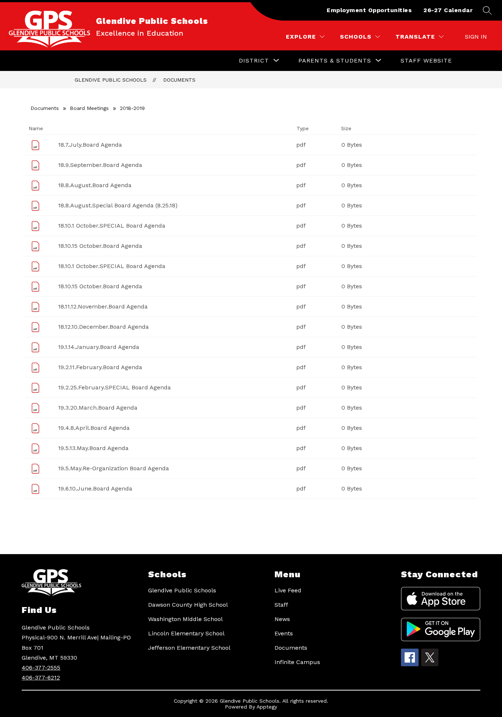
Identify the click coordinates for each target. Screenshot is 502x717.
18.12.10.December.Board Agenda (103, 326)
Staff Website (426, 60)
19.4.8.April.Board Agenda (94, 427)
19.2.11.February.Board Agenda (100, 367)
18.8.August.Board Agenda (95, 185)
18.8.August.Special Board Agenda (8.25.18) (118, 205)
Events (284, 633)
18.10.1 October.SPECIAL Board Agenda (111, 225)
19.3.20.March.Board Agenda (97, 407)
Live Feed (288, 590)
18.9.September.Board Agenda (100, 164)
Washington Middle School (185, 619)
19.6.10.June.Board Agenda (95, 488)
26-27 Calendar (448, 10)
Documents (179, 80)
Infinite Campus (297, 662)
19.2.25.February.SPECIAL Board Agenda (114, 387)
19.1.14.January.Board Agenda (98, 346)
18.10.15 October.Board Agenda (100, 245)
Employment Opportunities (369, 10)
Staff (281, 604)
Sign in (476, 36)
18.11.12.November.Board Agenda (103, 306)
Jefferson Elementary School (189, 647)
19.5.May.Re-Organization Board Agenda (113, 468)
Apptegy (267, 707)
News (282, 619)
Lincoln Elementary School (186, 633)
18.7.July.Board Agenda (90, 144)
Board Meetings (89, 108)
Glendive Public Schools (111, 80)
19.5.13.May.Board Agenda (93, 448)
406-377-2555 (41, 667)
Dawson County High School (188, 604)
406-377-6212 (41, 677)
